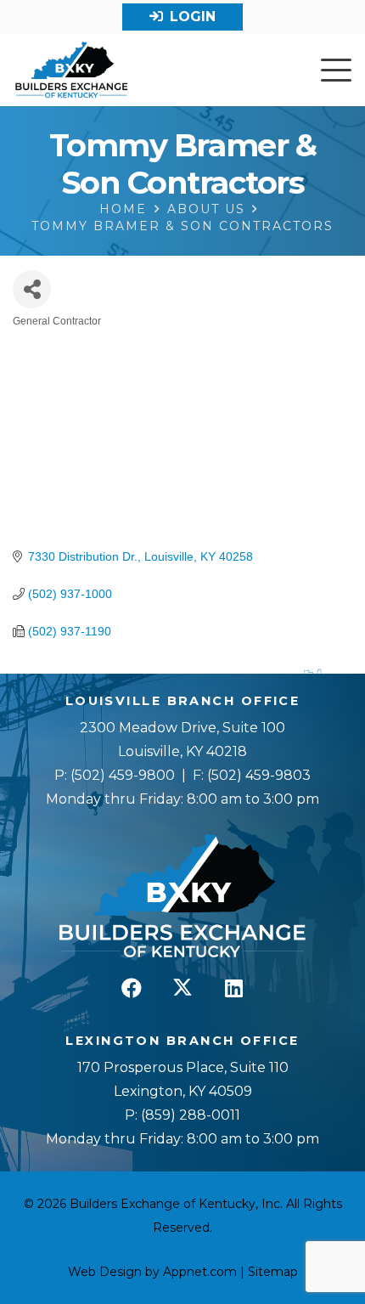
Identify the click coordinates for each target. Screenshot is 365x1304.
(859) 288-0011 (189, 1115)
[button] (336, 70)
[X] (182, 987)
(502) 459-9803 (259, 775)
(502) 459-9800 (122, 775)
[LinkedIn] (233, 987)
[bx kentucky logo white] (182, 897)
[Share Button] (32, 289)
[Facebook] (131, 987)
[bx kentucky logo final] (72, 70)
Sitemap (273, 1271)
